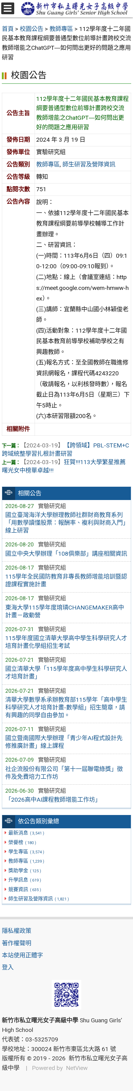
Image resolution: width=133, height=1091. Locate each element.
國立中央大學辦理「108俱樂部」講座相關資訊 (66, 553)
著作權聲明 (16, 943)
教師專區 (26, 861)
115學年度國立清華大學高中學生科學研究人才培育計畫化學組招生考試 (66, 642)
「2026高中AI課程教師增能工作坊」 (53, 799)
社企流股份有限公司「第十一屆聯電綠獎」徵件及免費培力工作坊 (64, 772)
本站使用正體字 (22, 955)
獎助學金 (24, 870)
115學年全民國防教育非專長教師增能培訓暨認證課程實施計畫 (66, 580)
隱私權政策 (16, 930)
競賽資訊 (24, 889)
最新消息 (26, 833)
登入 (8, 967)
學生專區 (26, 852)
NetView (77, 1068)
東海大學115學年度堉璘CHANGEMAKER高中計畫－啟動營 (64, 611)
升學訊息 (24, 880)
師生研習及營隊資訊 (38, 899)
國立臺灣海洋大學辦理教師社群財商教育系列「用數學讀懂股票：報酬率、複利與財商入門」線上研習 (65, 522)
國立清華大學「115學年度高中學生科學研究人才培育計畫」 (66, 672)
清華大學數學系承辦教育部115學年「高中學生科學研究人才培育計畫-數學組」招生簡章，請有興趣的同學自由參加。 (66, 707)
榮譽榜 (22, 842)
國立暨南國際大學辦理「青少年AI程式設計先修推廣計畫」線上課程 (63, 742)
